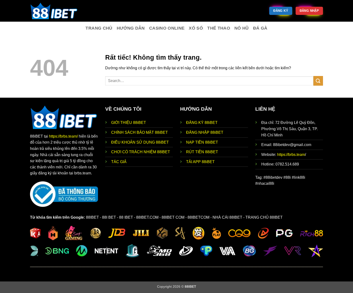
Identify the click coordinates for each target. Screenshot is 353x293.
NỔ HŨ (241, 28)
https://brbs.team (291, 155)
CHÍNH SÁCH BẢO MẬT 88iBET (139, 132)
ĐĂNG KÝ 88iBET (202, 123)
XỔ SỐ (196, 28)
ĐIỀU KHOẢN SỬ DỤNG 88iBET (140, 142)
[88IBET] (54, 10)
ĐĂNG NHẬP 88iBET (204, 132)
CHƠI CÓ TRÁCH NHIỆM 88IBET (140, 152)
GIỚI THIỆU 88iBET (128, 123)
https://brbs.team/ (64, 136)
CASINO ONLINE (167, 28)
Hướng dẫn (131, 28)
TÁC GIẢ (119, 162)
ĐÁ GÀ (260, 28)
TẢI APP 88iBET (200, 162)
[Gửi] (318, 80)
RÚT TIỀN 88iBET (202, 152)
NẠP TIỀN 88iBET (202, 142)
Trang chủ (98, 28)
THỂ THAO (218, 28)
